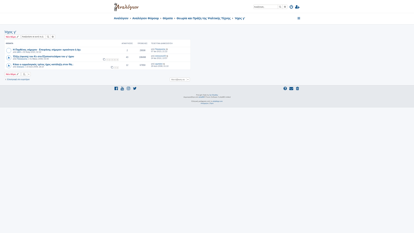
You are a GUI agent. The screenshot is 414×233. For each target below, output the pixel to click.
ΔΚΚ (19, 52)
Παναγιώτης (160, 49)
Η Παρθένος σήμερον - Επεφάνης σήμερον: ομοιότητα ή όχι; (47, 49)
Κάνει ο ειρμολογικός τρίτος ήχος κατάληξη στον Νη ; (43, 64)
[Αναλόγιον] (126, 6)
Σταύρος (20, 67)
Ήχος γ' (10, 32)
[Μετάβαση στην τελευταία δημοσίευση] (167, 49)
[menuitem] (291, 7)
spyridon (159, 64)
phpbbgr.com (218, 101)
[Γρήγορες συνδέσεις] (299, 18)
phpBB (201, 97)
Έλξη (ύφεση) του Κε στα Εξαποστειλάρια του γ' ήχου (43, 56)
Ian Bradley (213, 95)
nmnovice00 (160, 56)
